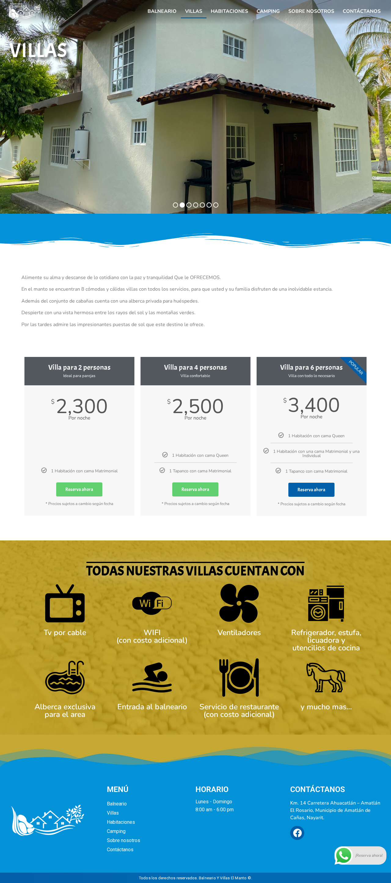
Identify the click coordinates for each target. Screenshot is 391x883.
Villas (193, 11)
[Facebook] (297, 833)
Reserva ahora (79, 489)
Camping (268, 11)
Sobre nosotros (311, 11)
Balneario (162, 11)
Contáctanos (362, 11)
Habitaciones (229, 11)
